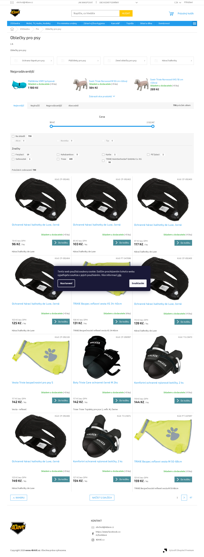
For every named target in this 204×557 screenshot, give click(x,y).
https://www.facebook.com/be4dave (108, 533)
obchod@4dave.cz (105, 527)
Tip (109, 140)
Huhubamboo (69, 154)
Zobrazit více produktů (100, 96)
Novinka (66, 140)
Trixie (67, 159)
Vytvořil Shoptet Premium (181, 550)
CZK (176, 2)
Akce (20, 140)
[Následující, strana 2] (184, 498)
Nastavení (66, 283)
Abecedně (74, 105)
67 (191, 497)
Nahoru (20, 497)
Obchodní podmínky (109, 2)
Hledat (126, 13)
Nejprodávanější (54, 105)
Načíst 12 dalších (102, 497)
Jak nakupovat (85, 2)
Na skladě (23, 136)
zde (119, 275)
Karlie (110, 154)
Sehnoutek (23, 159)
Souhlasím (138, 283)
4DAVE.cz (100, 539)
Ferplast (22, 154)
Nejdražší (35, 105)
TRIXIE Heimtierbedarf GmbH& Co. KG (124, 161)
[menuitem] (15, 23)
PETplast (157, 154)
